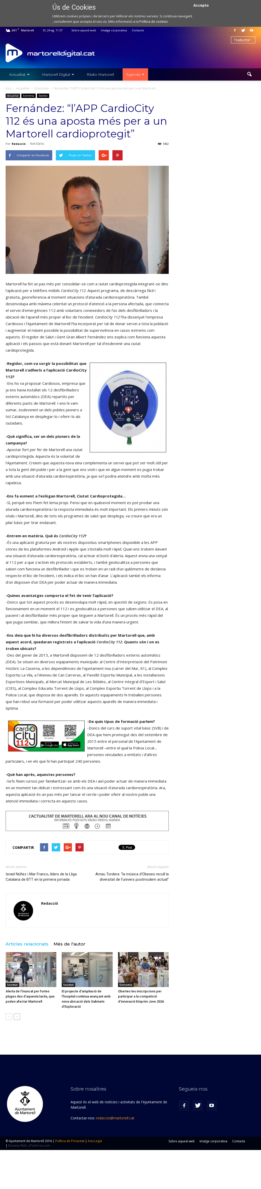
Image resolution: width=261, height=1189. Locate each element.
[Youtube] (251, 30)
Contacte (138, 30)
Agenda (133, 74)
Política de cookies (153, 21)
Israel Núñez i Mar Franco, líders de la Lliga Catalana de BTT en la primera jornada (41, 877)
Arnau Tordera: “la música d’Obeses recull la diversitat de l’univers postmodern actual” (132, 877)
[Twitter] (243, 30)
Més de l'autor (69, 944)
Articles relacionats (27, 944)
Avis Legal (95, 1141)
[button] (249, 74)
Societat (43, 95)
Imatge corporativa (114, 30)
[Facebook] (235, 30)
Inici (8, 88)
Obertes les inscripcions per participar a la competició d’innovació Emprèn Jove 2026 (141, 996)
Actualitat (17, 74)
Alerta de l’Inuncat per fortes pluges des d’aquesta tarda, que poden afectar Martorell (30, 996)
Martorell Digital (56, 74)
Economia (28, 95)
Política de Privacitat (69, 1141)
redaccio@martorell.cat (115, 1118)
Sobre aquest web (83, 30)
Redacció (18, 144)
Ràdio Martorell (100, 74)
